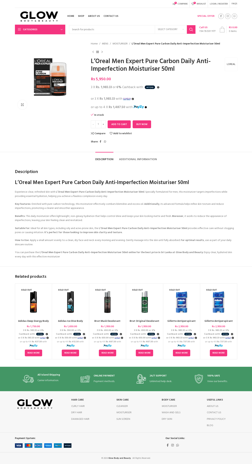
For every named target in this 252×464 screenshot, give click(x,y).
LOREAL (231, 64)
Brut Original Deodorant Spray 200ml (144, 323)
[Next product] (102, 52)
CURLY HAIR (78, 406)
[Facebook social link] (221, 16)
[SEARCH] (191, 29)
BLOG (210, 425)
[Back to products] (97, 52)
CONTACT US (214, 412)
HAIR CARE (77, 400)
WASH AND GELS (171, 412)
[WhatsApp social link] (234, 16)
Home (94, 44)
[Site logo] (38, 16)
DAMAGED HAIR (80, 419)
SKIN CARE (122, 400)
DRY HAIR (76, 412)
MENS (105, 44)
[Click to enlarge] (22, 104)
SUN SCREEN (123, 419)
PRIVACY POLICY (216, 419)
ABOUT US (212, 406)
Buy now (141, 124)
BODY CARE (168, 400)
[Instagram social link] (228, 16)
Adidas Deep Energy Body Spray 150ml (33, 323)
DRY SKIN (167, 419)
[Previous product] (93, 52)
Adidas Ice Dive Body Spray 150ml (70, 323)
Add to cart (119, 124)
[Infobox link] (207, 29)
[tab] (104, 157)
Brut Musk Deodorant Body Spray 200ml (107, 323)
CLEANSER (122, 406)
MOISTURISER (120, 44)
